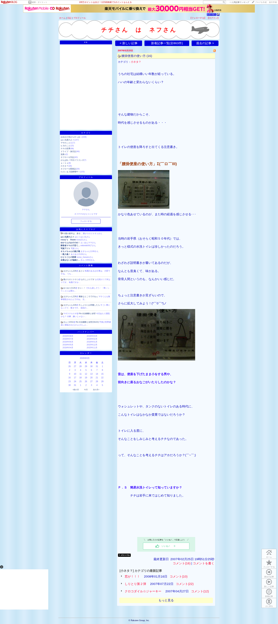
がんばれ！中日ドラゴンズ (72, 160)
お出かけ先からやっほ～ (71, 137)
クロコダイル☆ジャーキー (143, 591)
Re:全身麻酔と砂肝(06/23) (87, 322)
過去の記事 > (205, 43)
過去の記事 (269, 577)
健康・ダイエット (39, 2)
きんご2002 (68, 322)
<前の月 (76, 390)
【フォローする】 (198, 18)
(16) (149, 56)
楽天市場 (273, 2)
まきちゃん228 (69, 271)
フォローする (269, 567)
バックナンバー (86, 332)
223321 (211, 14)
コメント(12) (200, 591)
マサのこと (65, 143)
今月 (86, 390)
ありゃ (82, 271)
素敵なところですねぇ (88, 296)
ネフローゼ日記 (67, 157)
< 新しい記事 (129, 43)
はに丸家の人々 (67, 140)
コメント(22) (185, 584)
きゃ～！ (82, 288)
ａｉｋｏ (64, 163)
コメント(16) (181, 563)
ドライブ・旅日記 (68, 151)
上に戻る (269, 606)
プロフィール (79, 18)
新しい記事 (269, 586)
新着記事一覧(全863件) (167, 43)
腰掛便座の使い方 (133, 56)
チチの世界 (65, 148)
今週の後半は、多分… (72, 233)
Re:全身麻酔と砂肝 (87, 313)
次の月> (96, 390)
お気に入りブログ (86, 229)
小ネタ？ (64, 166)
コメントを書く (203, 563)
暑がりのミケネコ (71, 279)
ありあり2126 (69, 288)
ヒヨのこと (65, 146)
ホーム (62, 18)
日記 (69, 18)
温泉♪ (63, 154)
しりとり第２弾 (135, 584)
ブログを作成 (261, 2)
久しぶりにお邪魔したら (89, 305)
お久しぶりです (88, 279)
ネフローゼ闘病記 (68, 169)
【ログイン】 (213, 18)
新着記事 (269, 596)
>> (239, 2)
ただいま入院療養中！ (70, 172)
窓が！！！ (132, 576)
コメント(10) (178, 576)
